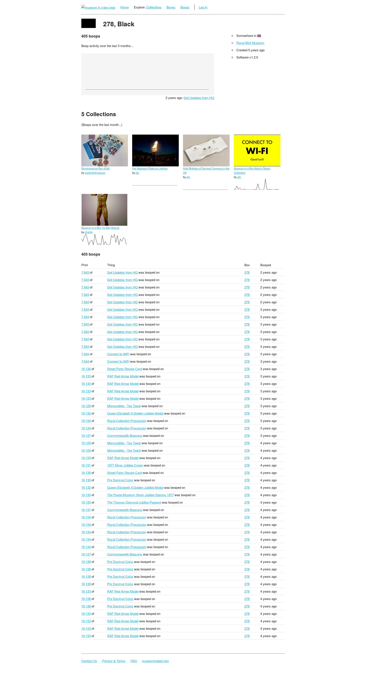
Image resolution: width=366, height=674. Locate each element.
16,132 (86, 413)
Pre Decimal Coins (120, 480)
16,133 (86, 376)
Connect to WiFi (118, 354)
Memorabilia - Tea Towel (124, 406)
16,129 (86, 406)
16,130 (86, 495)
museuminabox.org (155, 661)
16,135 (86, 502)
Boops (184, 7)
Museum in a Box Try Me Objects (100, 228)
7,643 (85, 272)
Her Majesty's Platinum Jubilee (150, 168)
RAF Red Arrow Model (123, 376)
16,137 (86, 435)
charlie (89, 232)
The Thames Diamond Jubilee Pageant (134, 502)
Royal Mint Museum (250, 42)
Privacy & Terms (113, 661)
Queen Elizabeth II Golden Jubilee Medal (135, 413)
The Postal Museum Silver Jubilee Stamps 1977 (140, 495)
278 (247, 272)
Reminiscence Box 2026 (95, 168)
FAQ (133, 661)
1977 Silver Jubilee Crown (125, 465)
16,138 (86, 480)
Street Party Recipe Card (124, 368)
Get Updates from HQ (199, 97)
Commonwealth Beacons (124, 435)
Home (124, 7)
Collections (153, 7)
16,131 (86, 465)
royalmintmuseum (95, 173)
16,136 (86, 368)
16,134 (86, 420)
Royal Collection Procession (126, 420)
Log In (203, 7)
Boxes (170, 7)
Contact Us (89, 661)
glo (137, 173)
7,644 (85, 354)
